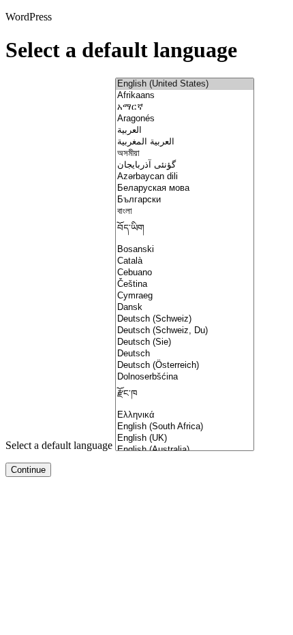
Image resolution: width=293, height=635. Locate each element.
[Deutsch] (184, 354)
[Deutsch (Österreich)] (184, 365)
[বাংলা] (184, 211)
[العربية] (184, 130)
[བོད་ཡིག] (184, 230)
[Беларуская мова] (184, 188)
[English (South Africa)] (184, 427)
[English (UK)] (184, 438)
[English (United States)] (184, 84)
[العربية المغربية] (184, 142)
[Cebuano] (184, 273)
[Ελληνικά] (184, 415)
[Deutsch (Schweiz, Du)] (184, 331)
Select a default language (58, 445)
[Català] (184, 261)
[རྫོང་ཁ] (184, 396)
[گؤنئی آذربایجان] (184, 165)
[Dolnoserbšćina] (184, 377)
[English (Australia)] (184, 450)
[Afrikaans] (184, 96)
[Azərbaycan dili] (184, 177)
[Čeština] (184, 284)
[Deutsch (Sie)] (184, 342)
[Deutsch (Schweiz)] (184, 319)
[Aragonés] (184, 119)
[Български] (184, 200)
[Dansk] (184, 307)
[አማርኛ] (184, 107)
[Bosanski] (184, 249)
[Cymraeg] (184, 296)
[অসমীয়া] (184, 153)
